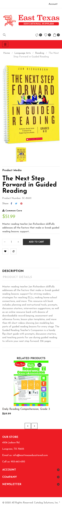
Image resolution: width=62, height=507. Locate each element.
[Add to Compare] (14, 251)
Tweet (16, 204)
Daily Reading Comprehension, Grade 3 (26, 409)
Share (11, 204)
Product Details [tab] (17, 277)
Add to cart (36, 242)
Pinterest (21, 204)
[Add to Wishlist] (5, 251)
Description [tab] (13, 271)
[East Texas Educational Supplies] (31, 20)
